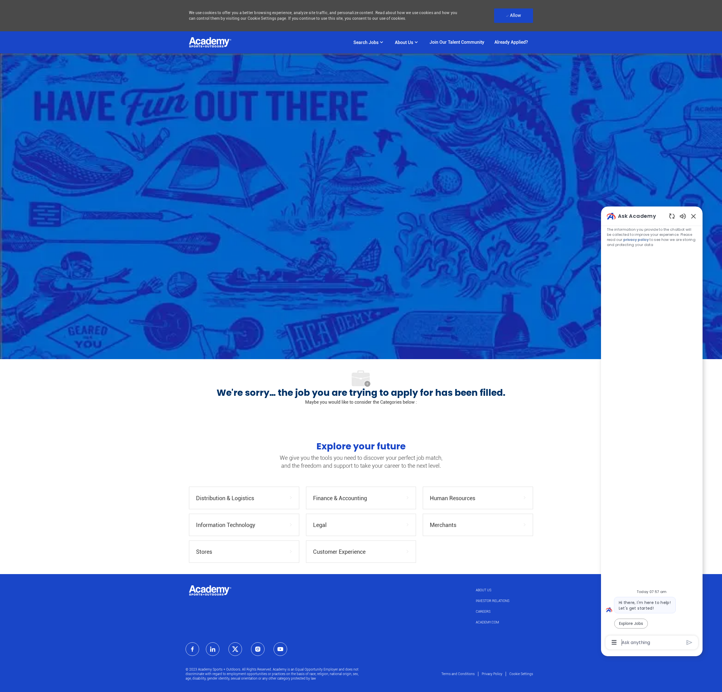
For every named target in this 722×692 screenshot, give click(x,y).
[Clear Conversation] (672, 216)
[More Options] (614, 642)
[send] (689, 642)
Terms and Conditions (458, 674)
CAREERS (483, 612)
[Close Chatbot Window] (693, 216)
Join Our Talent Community (457, 42)
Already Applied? (511, 42)
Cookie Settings (521, 674)
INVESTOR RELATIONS (492, 601)
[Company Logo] (210, 42)
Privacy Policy (492, 674)
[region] (652, 429)
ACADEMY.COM (487, 622)
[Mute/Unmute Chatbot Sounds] (683, 216)
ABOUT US (483, 590)
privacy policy (636, 239)
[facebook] (192, 649)
